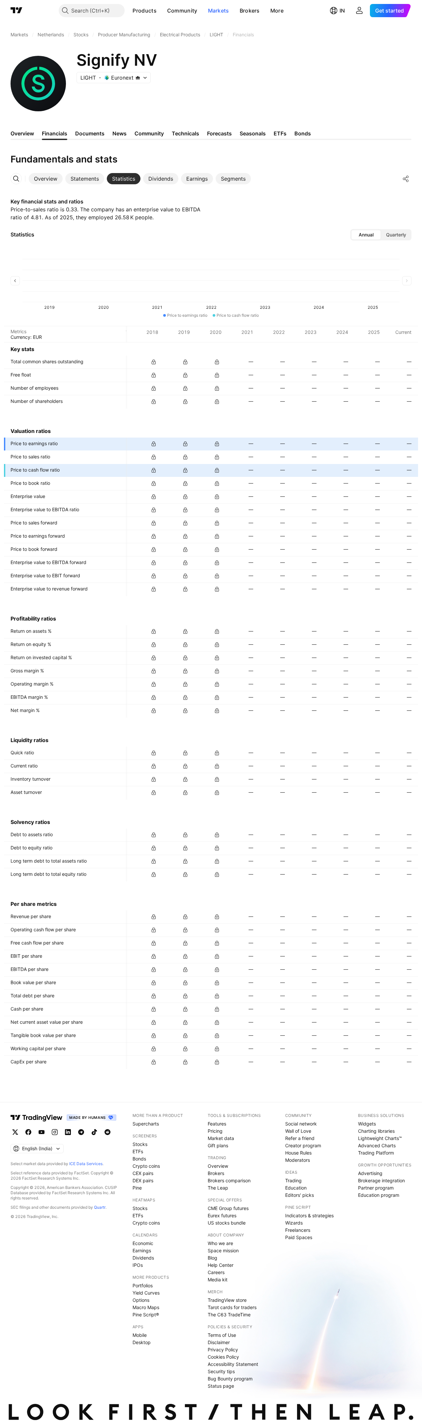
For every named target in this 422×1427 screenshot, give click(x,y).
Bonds (139, 1158)
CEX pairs (143, 1173)
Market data (221, 1138)
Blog (212, 1258)
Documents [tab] (90, 133)
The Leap (218, 1188)
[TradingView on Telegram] (81, 1132)
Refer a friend (300, 1138)
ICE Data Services (86, 1163)
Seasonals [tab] (253, 133)
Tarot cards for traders (232, 1307)
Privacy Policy (223, 1349)
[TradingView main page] (16, 10)
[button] (162, 10)
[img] (138, 78)
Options (141, 1300)
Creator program (303, 1145)
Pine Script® (146, 1314)
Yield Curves (146, 1293)
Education (296, 1188)
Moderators (297, 1160)
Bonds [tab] (302, 133)
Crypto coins (146, 1166)
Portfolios (143, 1285)
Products (144, 10)
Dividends (143, 1258)
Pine (137, 1188)
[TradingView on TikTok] (94, 1132)
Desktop (142, 1342)
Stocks (140, 1144)
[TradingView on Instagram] (54, 1132)
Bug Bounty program (230, 1378)
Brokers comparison (229, 1180)
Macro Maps (146, 1307)
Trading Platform (376, 1153)
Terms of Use (222, 1335)
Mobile (140, 1335)
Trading (293, 1180)
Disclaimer (219, 1342)
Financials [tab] (54, 133)
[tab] (46, 178)
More (277, 10)
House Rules (298, 1153)
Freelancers (297, 1230)
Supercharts (146, 1123)
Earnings (142, 1250)
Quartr (100, 1207)
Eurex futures (222, 1215)
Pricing (215, 1131)
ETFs (138, 1151)
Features (217, 1123)
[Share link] (405, 178)
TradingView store (227, 1300)
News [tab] (119, 133)
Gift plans (218, 1145)
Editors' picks (299, 1195)
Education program (378, 1195)
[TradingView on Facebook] (28, 1132)
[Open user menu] (359, 10)
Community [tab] (149, 133)
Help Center (220, 1265)
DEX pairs (143, 1180)
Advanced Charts (377, 1145)
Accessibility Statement (233, 1364)
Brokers (250, 10)
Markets (218, 10)
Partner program (376, 1188)
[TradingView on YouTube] (41, 1132)
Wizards (294, 1223)
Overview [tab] (22, 133)
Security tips (221, 1371)
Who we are (220, 1243)
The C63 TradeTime (229, 1314)
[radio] (365, 234)
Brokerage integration (381, 1180)
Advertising (370, 1173)
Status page (221, 1386)
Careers (216, 1272)
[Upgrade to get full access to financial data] (153, 362)
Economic (143, 1243)
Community (182, 10)
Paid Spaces (298, 1237)
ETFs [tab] (280, 133)
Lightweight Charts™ (380, 1138)
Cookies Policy (223, 1357)
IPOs (138, 1265)
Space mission (223, 1250)
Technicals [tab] (185, 133)
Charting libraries (376, 1131)
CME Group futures (228, 1208)
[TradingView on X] (15, 1132)
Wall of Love (298, 1131)
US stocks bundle (227, 1223)
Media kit (217, 1279)
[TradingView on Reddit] (107, 1132)
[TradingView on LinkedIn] (68, 1132)
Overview (218, 1166)
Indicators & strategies (309, 1215)
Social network (301, 1123)
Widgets (367, 1123)
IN (342, 10)
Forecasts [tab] (219, 133)
